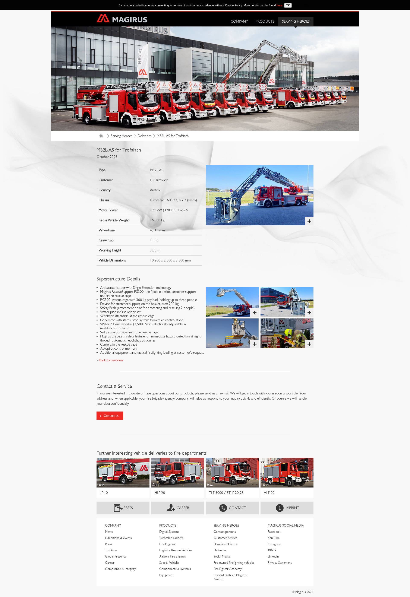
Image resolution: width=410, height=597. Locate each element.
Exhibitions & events (118, 538)
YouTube (274, 538)
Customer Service (225, 538)
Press (128, 508)
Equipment (166, 575)
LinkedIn (273, 556)
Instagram (274, 544)
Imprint (292, 508)
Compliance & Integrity (120, 569)
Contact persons (225, 532)
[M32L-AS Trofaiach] (259, 195)
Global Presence (115, 556)
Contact (237, 508)
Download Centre (225, 544)
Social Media (222, 556)
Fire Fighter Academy (228, 569)
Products (265, 21)
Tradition (111, 550)
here (279, 5)
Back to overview (110, 360)
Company (239, 21)
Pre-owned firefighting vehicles (234, 563)
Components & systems (175, 569)
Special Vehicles (169, 563)
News (109, 532)
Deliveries (144, 136)
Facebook (274, 532)
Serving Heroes (296, 21)
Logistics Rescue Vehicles (175, 550)
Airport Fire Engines (172, 556)
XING (272, 550)
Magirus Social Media (286, 525)
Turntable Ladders (171, 538)
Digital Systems (169, 532)
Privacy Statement (280, 563)
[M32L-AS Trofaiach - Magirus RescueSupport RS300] (232, 333)
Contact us (111, 416)
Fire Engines (167, 544)
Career (183, 508)
